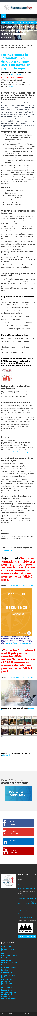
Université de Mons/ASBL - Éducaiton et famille (6, 982)
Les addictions (7, 965)
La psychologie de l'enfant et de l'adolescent (8, 994)
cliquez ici (12, 86)
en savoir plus (11, 644)
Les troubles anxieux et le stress (9, 961)
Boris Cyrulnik (6, 987)
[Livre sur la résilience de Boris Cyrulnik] (16, 612)
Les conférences (7, 990)
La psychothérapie (8, 967)
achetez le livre (24, 644)
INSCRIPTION (16, 74)
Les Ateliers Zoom (8, 999)
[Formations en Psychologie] (18, 7)
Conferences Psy (22, 910)
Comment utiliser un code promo (20, 586)
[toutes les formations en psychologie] (18, 793)
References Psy (22, 913)
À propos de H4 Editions (25, 917)
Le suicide (5, 970)
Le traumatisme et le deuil (8, 950)
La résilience (6, 958)
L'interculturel (7, 973)
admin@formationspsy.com (23, 452)
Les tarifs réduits (7, 947)
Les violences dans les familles (8, 976)
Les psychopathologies (9, 954)
